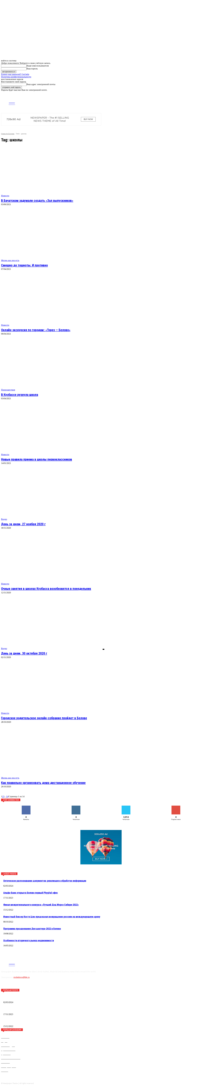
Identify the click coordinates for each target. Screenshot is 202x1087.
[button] (199, 94)
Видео (4, 519)
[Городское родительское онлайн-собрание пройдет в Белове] (52, 689)
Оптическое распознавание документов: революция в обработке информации (44, 880)
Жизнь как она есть (10, 260)
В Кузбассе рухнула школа (19, 395)
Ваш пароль (32, 68)
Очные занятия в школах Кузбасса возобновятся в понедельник (46, 589)
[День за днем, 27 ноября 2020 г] (52, 495)
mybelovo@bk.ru (21, 977)
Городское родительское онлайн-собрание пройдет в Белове (44, 718)
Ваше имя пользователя (38, 66)
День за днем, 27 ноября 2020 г (23, 524)
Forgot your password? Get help (15, 74)
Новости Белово (7, 134)
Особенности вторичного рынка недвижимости (28, 940)
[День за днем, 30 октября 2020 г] (52, 624)
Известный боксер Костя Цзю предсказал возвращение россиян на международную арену (51, 916)
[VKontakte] (174, 101)
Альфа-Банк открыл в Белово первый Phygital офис (30, 892)
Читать (76, 807)
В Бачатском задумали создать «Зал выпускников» (37, 201)
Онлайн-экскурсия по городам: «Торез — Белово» (35, 330)
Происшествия (8, 390)
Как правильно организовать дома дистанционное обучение (43, 783)
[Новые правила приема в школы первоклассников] (52, 430)
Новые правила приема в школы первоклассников (36, 459)
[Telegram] (170, 101)
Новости (5, 196)
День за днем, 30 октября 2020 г (24, 653)
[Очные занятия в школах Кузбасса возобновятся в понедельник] (52, 559)
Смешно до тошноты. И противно (24, 265)
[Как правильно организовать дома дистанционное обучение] (52, 753)
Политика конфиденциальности (16, 77)
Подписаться (176, 807)
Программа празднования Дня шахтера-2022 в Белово (32, 928)
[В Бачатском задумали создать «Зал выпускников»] (52, 171)
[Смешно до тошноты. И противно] (52, 236)
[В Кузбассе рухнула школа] (52, 365)
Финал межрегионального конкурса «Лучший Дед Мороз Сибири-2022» (41, 904)
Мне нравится (26, 807)
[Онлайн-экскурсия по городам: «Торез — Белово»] (52, 300)
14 (7, 796)
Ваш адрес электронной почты (41, 84)
